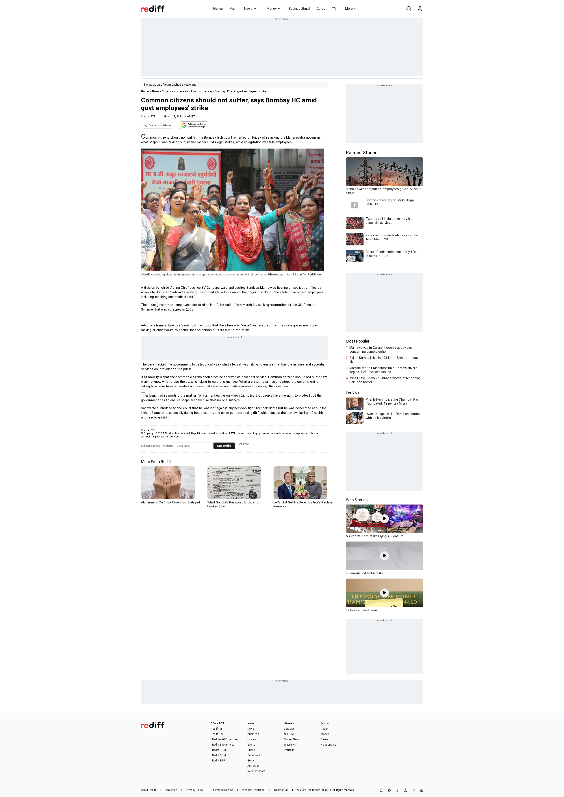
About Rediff (148, 789)
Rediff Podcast (256, 771)
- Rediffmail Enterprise (224, 739)
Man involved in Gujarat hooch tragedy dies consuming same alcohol (381, 350)
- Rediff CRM (218, 755)
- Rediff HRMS (219, 750)
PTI (153, 116)
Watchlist (290, 744)
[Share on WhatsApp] (381, 790)
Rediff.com (313, 789)
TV (334, 9)
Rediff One (217, 734)
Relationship (328, 744)
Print (246, 444)
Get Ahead (253, 755)
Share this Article (160, 125)
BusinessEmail (299, 9)
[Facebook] (397, 790)
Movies (251, 739)
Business (253, 734)
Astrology (253, 765)
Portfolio (289, 750)
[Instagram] (405, 790)
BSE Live (289, 728)
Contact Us (281, 789)
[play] (384, 518)
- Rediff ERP (218, 760)
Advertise (171, 789)
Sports (251, 744)
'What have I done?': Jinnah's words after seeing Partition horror (385, 380)
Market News (292, 739)
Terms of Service (223, 789)
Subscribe (224, 445)
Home (218, 9)
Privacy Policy (194, 789)
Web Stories (357, 499)
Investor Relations (253, 789)
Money (271, 9)
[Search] (408, 8)
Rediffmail (217, 728)
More (349, 9)
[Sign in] (419, 8)
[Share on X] (389, 790)
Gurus (321, 9)
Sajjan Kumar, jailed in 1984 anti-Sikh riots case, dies (384, 360)
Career (325, 739)
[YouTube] (413, 790)
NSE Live (289, 734)
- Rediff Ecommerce (222, 744)
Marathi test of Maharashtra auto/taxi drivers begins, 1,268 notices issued (383, 370)
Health (325, 728)
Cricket (251, 750)
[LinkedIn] (421, 790)
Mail (232, 9)
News (248, 9)
